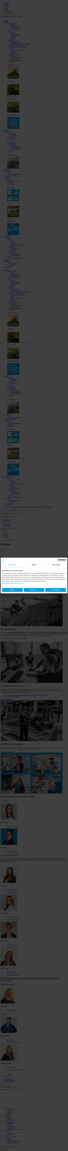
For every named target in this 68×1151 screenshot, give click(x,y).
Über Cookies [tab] (56, 564)
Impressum (20, 583)
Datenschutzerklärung (9, 583)
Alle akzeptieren (55, 590)
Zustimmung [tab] (12, 564)
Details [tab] (34, 564)
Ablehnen (12, 590)
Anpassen (33, 590)
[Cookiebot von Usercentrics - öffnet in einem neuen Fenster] (59, 560)
